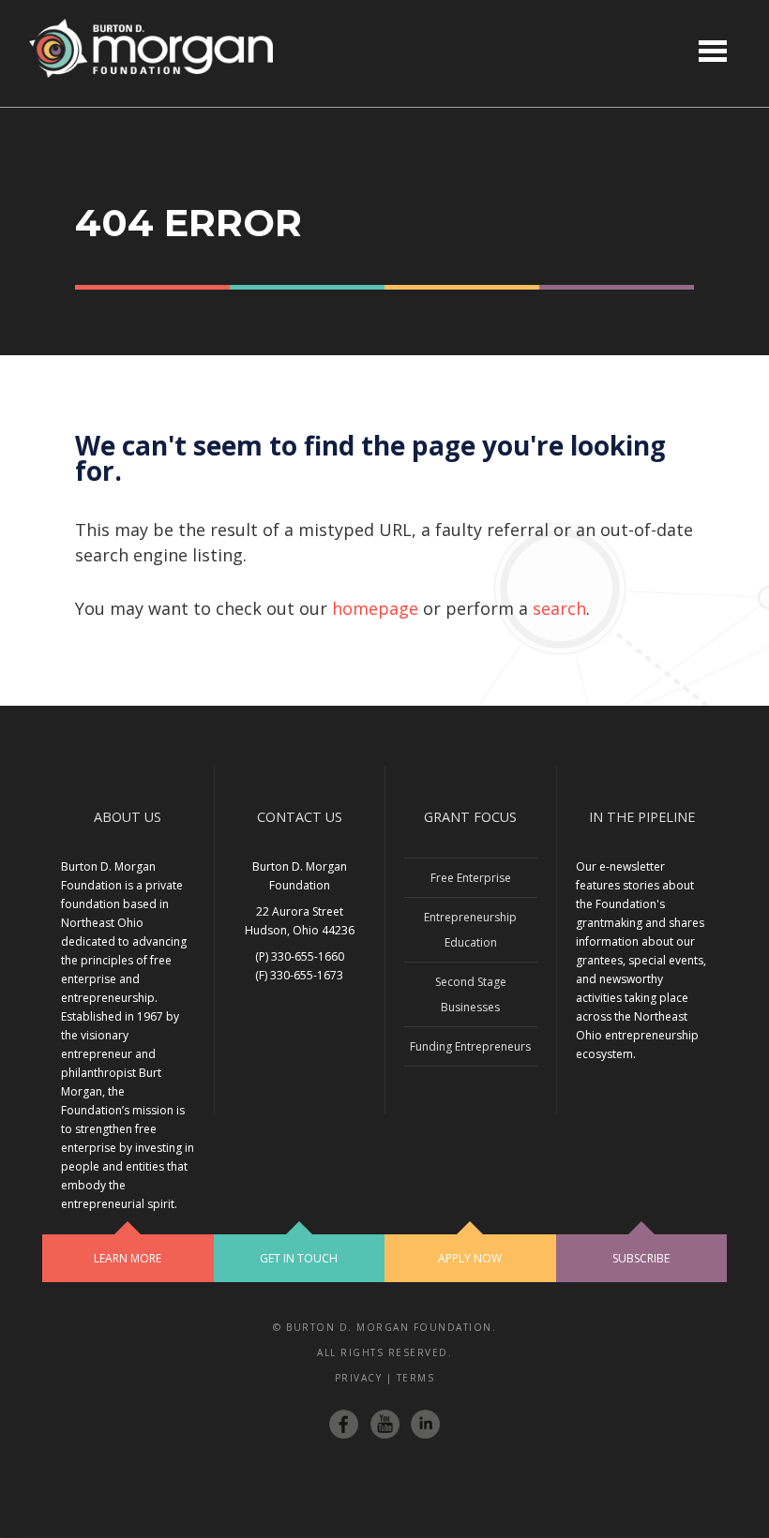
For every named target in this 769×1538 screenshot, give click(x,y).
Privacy (359, 1377)
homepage (375, 608)
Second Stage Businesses (470, 994)
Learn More (127, 1258)
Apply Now (470, 1258)
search (559, 608)
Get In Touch (299, 1258)
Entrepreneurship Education (470, 929)
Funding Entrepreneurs (470, 1046)
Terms (416, 1377)
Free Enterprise (470, 878)
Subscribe (641, 1258)
